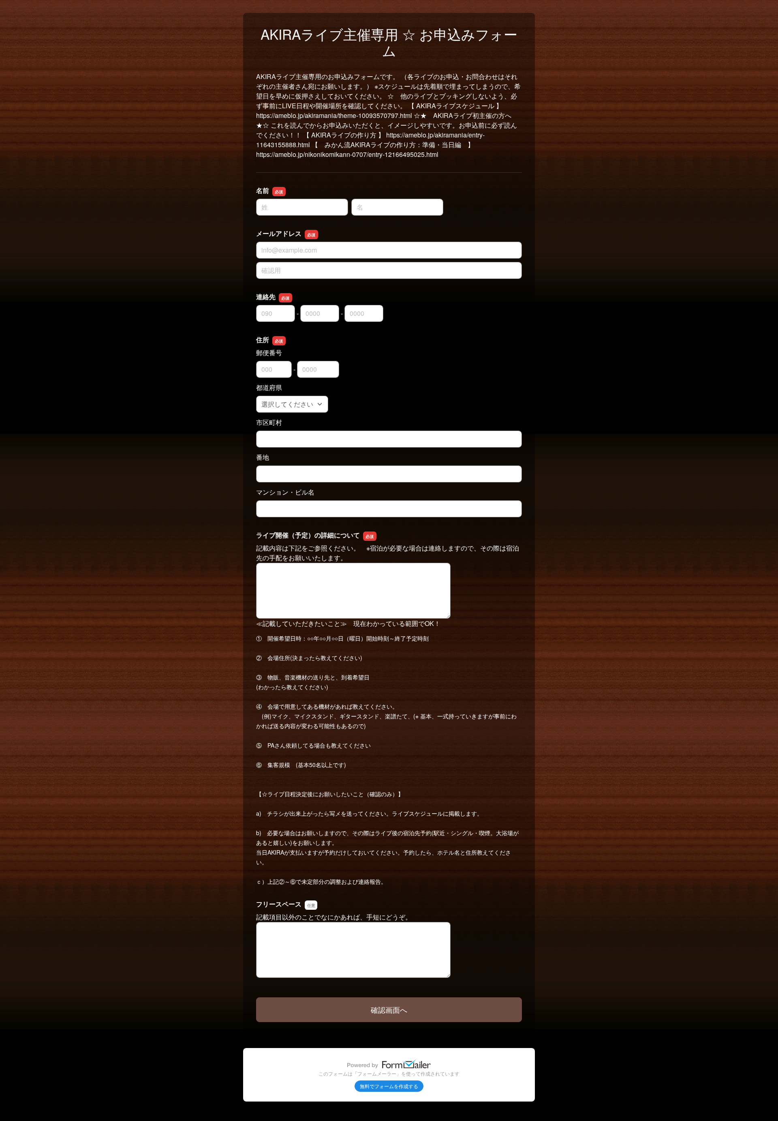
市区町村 (269, 422)
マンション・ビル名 (285, 492)
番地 (262, 457)
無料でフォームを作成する (389, 1085)
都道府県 (269, 387)
